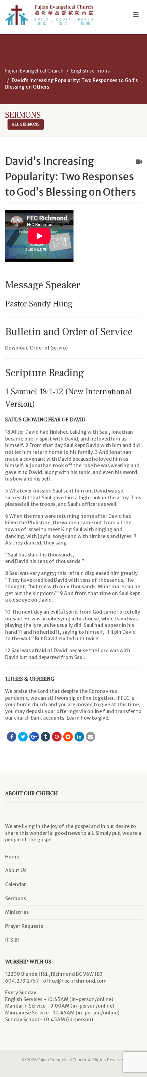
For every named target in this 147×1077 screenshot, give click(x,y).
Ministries (17, 912)
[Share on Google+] (34, 736)
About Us (15, 870)
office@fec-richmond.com (75, 981)
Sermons (15, 898)
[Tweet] (23, 736)
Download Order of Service (36, 348)
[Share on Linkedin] (79, 736)
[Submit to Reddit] (68, 736)
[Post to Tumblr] (45, 736)
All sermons (26, 124)
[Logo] (49, 15)
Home (12, 857)
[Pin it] (57, 736)
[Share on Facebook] (11, 736)
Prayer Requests (24, 926)
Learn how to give (87, 718)
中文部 (12, 940)
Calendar (15, 884)
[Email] (90, 736)
